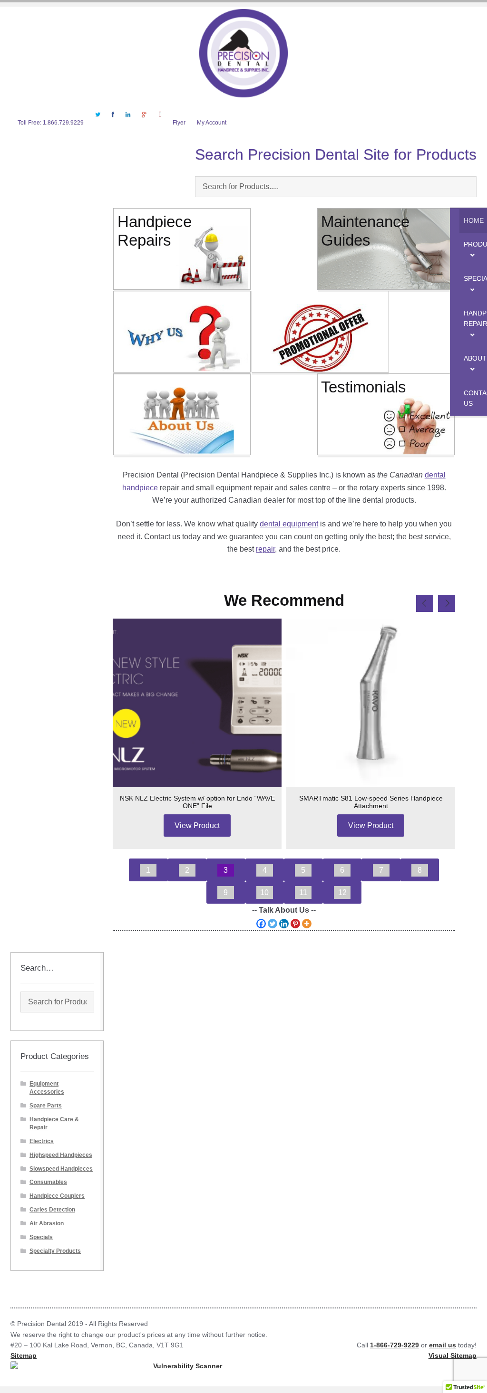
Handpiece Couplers (57, 1196)
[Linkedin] (284, 923)
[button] (148, 870)
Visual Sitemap (453, 1355)
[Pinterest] (295, 923)
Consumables (48, 1182)
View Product (197, 825)
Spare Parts (45, 1105)
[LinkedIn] (127, 120)
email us (442, 1345)
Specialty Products (55, 1251)
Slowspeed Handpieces (61, 1168)
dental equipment (289, 523)
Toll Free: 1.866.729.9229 (51, 122)
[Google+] (144, 120)
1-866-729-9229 (394, 1345)
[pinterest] (159, 120)
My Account (211, 122)
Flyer (179, 122)
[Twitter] (98, 120)
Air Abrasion (46, 1223)
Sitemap (23, 1355)
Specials (41, 1237)
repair (265, 548)
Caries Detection (52, 1209)
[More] (307, 923)
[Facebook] (113, 120)
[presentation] (424, 603)
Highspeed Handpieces (60, 1155)
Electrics (41, 1141)
